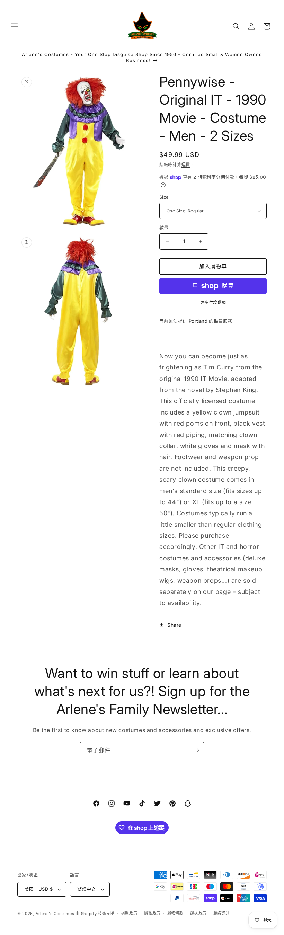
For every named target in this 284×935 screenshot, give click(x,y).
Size (164, 197)
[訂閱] (196, 750)
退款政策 (129, 913)
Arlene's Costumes (55, 913)
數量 (164, 227)
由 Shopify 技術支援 (95, 913)
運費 (185, 164)
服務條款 (175, 913)
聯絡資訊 (221, 913)
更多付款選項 (213, 302)
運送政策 (198, 913)
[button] (14, 26)
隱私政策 (152, 913)
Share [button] (174, 625)
